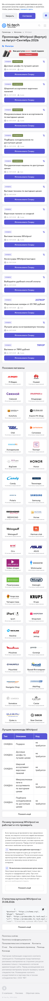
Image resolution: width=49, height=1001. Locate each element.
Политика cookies (10, 936)
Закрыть (10, 16)
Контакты (36, 943)
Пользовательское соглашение (16, 943)
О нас (4, 947)
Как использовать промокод (22, 947)
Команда (6, 951)
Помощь (40, 947)
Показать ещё (24, 814)
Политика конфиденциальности (16, 940)
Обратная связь (33, 993)
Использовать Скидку (24, 74)
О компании (7, 993)
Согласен (27, 16)
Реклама (19, 993)
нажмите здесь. (26, 9)
